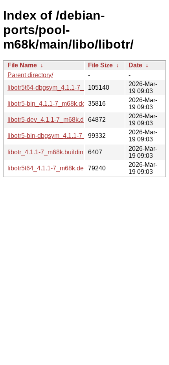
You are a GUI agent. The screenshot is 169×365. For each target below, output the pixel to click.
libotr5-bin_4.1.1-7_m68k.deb (48, 103)
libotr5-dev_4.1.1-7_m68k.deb (49, 119)
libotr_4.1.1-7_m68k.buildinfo (47, 152)
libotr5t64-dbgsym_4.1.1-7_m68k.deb (59, 87)
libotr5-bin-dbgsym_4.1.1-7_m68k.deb (60, 135)
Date (135, 65)
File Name (22, 65)
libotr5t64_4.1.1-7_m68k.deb (47, 168)
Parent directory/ (30, 75)
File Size (100, 65)
